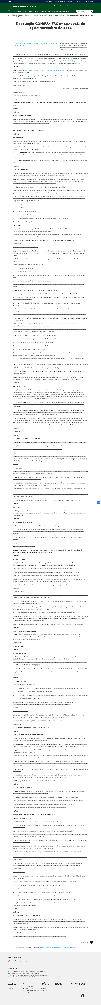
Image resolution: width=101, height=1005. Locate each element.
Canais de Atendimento (55, 11)
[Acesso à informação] (85, 996)
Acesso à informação (60, 1)
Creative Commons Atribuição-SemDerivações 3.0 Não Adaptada (57, 947)
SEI (24, 983)
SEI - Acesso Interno (28, 986)
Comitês (43, 992)
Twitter (21, 961)
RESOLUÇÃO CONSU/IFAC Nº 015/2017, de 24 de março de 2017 (44, 70)
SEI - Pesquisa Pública (29, 992)
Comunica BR (49, 1)
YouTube (26, 961)
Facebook (15, 961)
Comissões (44, 988)
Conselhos (28, 15)
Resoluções (43, 15)
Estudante (43, 11)
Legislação (78, 1)
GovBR (10, 1)
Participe (70, 1)
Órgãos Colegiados (17, 15)
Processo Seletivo (22, 11)
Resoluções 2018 (59, 15)
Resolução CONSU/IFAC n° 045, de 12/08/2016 (70, 61)
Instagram (9, 961)
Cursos (31, 11)
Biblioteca (66, 11)
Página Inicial (8, 15)
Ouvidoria (10, 988)
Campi (36, 11)
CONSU (36, 15)
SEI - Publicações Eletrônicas (31, 990)
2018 (50, 15)
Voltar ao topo (85, 942)
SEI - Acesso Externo (28, 988)
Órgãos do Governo (88, 1)
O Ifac (13, 11)
